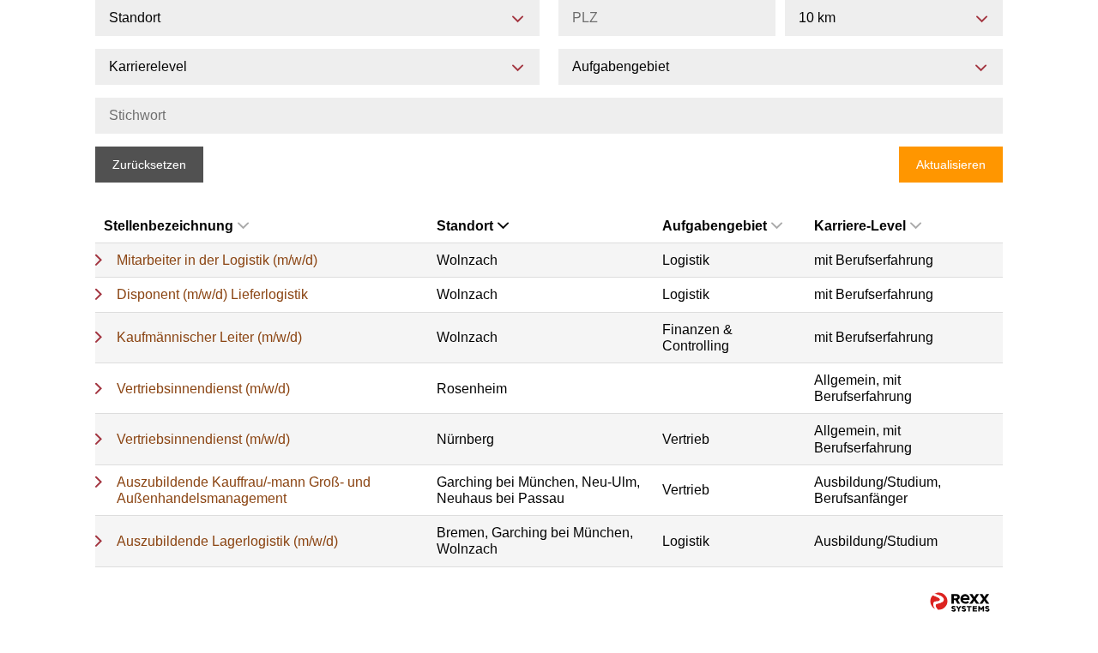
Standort (465, 226)
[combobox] (894, 18)
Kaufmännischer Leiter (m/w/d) (209, 337)
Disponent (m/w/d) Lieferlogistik (212, 294)
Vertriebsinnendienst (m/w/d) (203, 388)
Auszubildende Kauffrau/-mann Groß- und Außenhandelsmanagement (244, 490)
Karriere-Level (860, 226)
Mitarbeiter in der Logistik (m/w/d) (217, 260)
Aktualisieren (951, 164)
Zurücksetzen (149, 164)
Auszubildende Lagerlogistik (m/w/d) (227, 541)
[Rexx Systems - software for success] (960, 602)
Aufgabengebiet (714, 226)
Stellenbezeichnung (168, 226)
